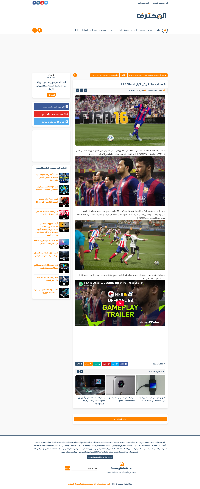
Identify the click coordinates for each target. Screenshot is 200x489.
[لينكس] (54, 3)
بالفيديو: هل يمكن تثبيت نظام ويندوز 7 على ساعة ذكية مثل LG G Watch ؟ (152, 398)
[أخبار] (73, 3)
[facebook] (34, 3)
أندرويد (142, 30)
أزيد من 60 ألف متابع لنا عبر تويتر (52, 122)
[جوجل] (58, 3)
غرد (113, 363)
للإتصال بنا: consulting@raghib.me (100, 457)
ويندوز (150, 30)
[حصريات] (65, 3)
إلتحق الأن (51, 95)
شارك (122, 363)
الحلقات (134, 30)
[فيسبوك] (62, 3)
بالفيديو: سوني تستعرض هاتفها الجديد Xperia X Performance (121, 398)
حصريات (94, 30)
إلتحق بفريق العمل (143, 3)
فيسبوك (103, 30)
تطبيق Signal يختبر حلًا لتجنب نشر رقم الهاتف (47, 278)
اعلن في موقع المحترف (160, 3)
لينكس (119, 30)
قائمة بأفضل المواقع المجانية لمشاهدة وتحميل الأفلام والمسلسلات (47, 177)
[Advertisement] (100, 52)
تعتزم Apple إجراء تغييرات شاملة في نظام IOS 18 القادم (46, 241)
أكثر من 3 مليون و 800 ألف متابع (53, 114)
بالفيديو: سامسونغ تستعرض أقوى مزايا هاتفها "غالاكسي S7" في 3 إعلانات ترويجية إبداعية (91, 400)
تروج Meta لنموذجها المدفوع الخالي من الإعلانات (47, 212)
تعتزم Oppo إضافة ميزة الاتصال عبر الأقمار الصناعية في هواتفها (46, 254)
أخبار (76, 30)
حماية (126, 30)
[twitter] (46, 3)
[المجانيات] (69, 3)
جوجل (111, 30)
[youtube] (42, 3)
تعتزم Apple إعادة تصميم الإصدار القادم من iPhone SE (47, 200)
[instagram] (38, 3)
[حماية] (50, 3)
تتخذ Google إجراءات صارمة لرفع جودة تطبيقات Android (46, 266)
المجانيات (84, 30)
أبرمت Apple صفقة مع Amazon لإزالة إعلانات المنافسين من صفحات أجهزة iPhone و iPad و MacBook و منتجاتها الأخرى (46, 229)
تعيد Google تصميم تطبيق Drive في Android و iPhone (47, 187)
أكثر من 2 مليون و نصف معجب (53, 107)
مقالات (158, 30)
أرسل (95, 363)
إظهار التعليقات (120, 419)
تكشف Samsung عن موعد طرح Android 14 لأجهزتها (46, 290)
